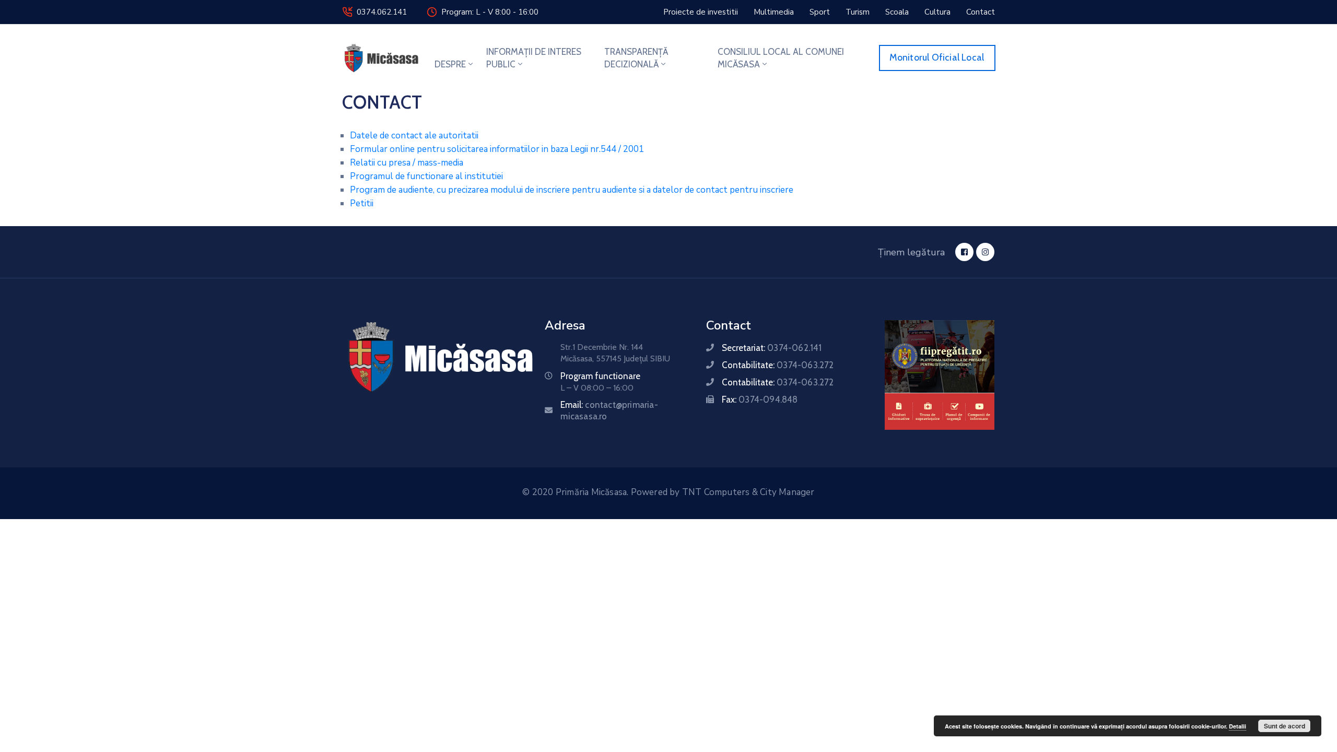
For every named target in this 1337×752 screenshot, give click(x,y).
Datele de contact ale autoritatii (414, 136)
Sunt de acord (1284, 726)
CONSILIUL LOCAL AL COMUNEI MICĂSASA (781, 57)
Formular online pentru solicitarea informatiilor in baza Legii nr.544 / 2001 (497, 149)
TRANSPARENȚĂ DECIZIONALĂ (636, 57)
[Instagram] (985, 252)
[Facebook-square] (964, 252)
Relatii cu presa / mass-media (406, 163)
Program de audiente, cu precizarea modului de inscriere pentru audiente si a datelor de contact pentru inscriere (571, 190)
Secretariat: (772, 348)
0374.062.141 (382, 12)
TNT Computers (716, 492)
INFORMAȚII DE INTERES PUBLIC (533, 57)
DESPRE (450, 64)
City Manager (787, 492)
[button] (700, 12)
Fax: (759, 399)
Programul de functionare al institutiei (426, 176)
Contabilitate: (778, 365)
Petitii (361, 203)
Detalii (1237, 726)
